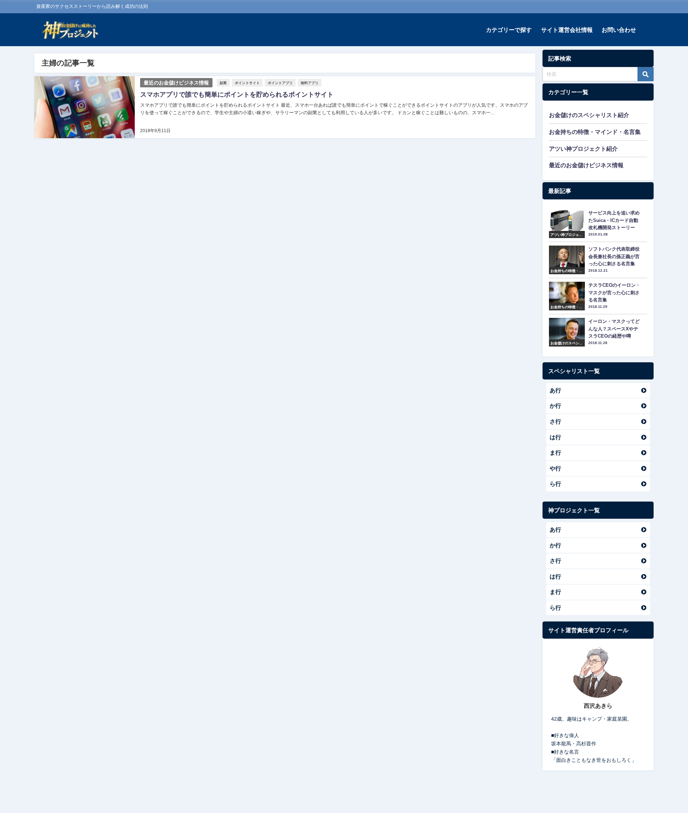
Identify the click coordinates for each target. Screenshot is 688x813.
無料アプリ (310, 82)
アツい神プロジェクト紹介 (583, 148)
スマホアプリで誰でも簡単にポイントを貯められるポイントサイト (237, 94)
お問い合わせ (619, 30)
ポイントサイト (247, 82)
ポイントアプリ (280, 82)
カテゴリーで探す (509, 30)
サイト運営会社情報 (567, 30)
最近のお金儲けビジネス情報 (176, 82)
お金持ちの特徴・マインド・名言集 (595, 132)
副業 (223, 82)
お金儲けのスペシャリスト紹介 (589, 115)
